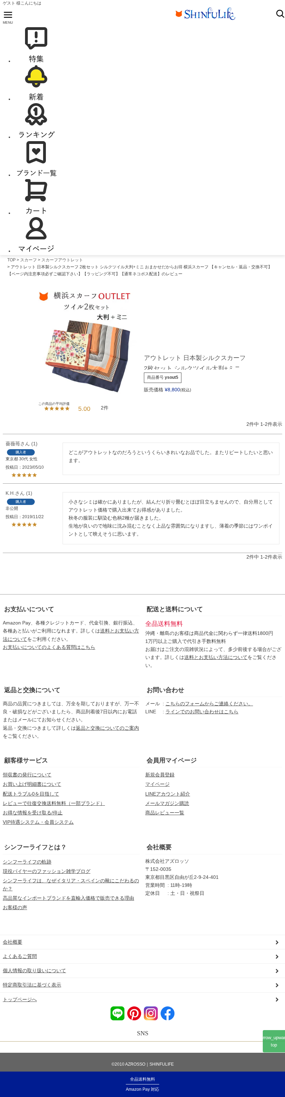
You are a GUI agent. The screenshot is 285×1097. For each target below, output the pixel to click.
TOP (11, 260)
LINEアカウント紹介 (167, 794)
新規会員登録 (159, 774)
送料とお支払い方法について (215, 657)
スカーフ (28, 260)
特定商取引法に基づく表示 (32, 985)
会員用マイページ (172, 760)
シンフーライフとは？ (35, 847)
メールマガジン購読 (167, 803)
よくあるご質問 (20, 956)
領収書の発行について (27, 774)
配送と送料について (175, 609)
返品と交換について (32, 689)
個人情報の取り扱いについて (34, 970)
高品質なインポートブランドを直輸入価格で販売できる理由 (68, 898)
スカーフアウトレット (62, 260)
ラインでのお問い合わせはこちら (201, 711)
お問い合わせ (165, 689)
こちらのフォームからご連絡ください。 (209, 703)
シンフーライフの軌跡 (27, 862)
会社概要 (159, 847)
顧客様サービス (26, 760)
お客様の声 (15, 907)
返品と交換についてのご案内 (107, 728)
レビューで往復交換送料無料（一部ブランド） (54, 803)
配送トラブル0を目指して (31, 794)
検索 (280, 13)
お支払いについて (29, 609)
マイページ (157, 784)
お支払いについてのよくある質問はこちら (49, 647)
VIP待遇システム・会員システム (38, 822)
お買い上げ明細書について (32, 784)
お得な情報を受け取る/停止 (33, 812)
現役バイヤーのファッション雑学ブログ (46, 871)
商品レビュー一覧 (164, 812)
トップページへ (20, 999)
